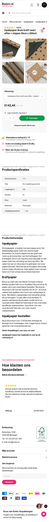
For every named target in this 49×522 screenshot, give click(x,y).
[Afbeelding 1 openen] (13, 49)
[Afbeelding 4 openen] (36, 73)
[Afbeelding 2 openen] (36, 49)
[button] (31, 4)
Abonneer (9, 482)
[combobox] (29, 13)
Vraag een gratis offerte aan (24, 125)
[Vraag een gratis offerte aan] (42, 30)
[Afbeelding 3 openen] (13, 73)
